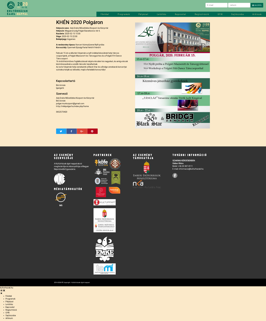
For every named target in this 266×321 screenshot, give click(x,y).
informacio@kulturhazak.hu (191, 169)
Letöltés (161, 14)
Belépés (258, 5)
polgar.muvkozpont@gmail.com (70, 103)
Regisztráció (202, 14)
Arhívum (257, 14)
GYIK (220, 14)
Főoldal (105, 14)
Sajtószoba (237, 14)
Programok (124, 14)
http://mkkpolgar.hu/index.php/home (72, 106)
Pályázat (143, 14)
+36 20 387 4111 (185, 166)
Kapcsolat (180, 14)
